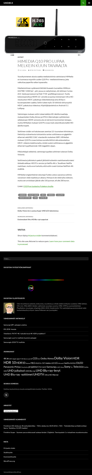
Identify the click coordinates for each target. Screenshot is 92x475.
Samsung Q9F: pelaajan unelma (15, 325)
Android (23, 195)
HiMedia (51, 195)
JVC (43, 363)
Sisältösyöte (8, 452)
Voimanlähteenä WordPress (12, 472)
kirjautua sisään (34, 235)
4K (5, 358)
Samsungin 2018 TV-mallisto (14, 342)
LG (56, 363)
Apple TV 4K (20, 359)
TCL (72, 367)
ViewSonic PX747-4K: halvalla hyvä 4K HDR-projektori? (25, 334)
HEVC (43, 195)
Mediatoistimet (25, 198)
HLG (33, 363)
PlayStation (24, 367)
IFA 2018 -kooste (10, 329)
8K (8, 358)
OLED (79, 362)
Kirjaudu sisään (9, 448)
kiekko (48, 363)
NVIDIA (73, 363)
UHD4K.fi (8, 3)
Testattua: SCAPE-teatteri (18, 428)
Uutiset (21, 57)
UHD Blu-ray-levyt (48, 370)
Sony (67, 366)
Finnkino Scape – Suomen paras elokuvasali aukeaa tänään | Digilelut (29, 432)
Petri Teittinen (35, 70)
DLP (39, 359)
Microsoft (61, 363)
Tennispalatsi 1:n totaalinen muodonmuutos (71, 432)
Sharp (62, 367)
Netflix (67, 363)
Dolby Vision (33, 195)
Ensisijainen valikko (89, 3)
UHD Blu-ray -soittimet (18, 374)
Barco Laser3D (28, 359)
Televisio (78, 366)
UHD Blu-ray (30, 371)
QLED (44, 367)
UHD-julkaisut (16, 370)
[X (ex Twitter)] (6, 395)
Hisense (28, 363)
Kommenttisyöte (10, 457)
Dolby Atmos (47, 358)
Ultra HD (43, 198)
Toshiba (86, 367)
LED (53, 363)
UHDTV (38, 374)
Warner (55, 375)
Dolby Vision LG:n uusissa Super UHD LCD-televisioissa (38, 209)
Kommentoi (49, 70)
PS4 (40, 367)
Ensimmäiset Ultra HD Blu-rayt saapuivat (33, 218)
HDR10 (20, 362)
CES (35, 358)
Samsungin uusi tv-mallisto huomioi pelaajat (20, 338)
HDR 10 (10, 362)
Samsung (51, 366)
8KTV (10, 359)
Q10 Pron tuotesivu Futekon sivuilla (38, 186)
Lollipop (60, 195)
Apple (14, 359)
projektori (33, 366)
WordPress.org (9, 461)
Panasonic (9, 366)
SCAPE (58, 367)
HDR (76, 358)
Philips (17, 367)
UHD (35, 198)
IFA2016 (38, 363)
